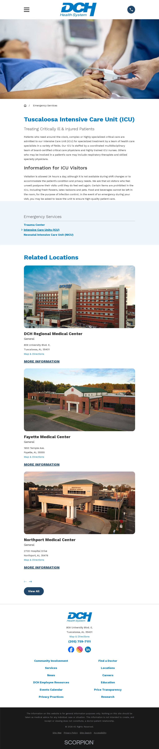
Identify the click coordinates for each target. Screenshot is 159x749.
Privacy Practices (51, 696)
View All (33, 591)
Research (107, 696)
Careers (107, 675)
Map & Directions (34, 353)
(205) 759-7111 (79, 641)
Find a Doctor (107, 660)
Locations (108, 668)
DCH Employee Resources (51, 682)
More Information (42, 361)
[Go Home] (25, 105)
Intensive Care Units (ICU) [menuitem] (41, 229)
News (51, 675)
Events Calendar (51, 689)
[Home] (78, 9)
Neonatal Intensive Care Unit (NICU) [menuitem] (48, 234)
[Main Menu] (26, 9)
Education (108, 682)
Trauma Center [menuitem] (34, 224)
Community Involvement (51, 660)
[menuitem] (57, 733)
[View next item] (30, 581)
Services (51, 668)
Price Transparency (108, 689)
